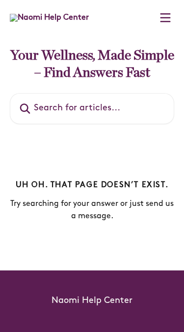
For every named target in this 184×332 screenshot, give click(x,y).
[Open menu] (165, 18)
